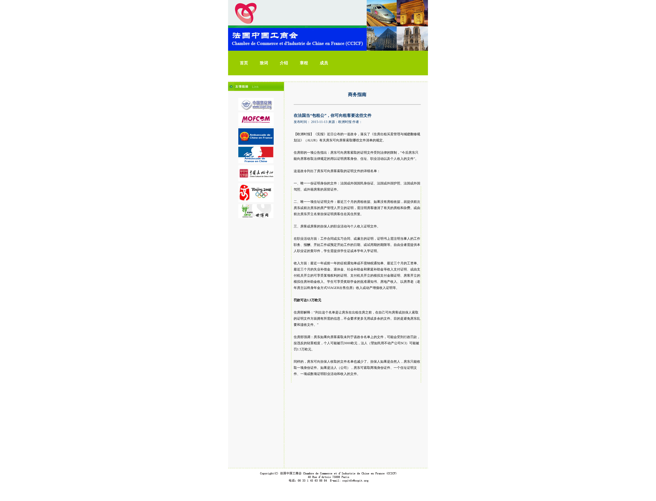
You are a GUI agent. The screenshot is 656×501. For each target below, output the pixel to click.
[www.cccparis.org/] (256, 180)
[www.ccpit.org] (256, 109)
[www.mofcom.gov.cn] (256, 125)
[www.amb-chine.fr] (256, 143)
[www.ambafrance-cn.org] (255, 162)
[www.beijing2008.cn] (256, 201)
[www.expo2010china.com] (255, 217)
